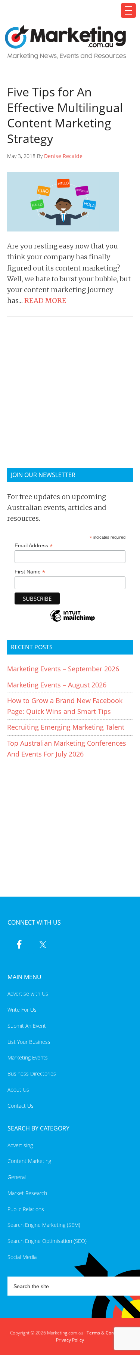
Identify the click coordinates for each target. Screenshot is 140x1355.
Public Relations (25, 1209)
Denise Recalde (63, 156)
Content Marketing (29, 1160)
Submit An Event (26, 1025)
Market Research (27, 1193)
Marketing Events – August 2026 (56, 684)
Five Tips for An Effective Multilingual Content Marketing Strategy (65, 115)
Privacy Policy (70, 1340)
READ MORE (45, 300)
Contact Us (20, 1105)
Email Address (34, 545)
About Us (18, 1089)
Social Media (22, 1256)
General (16, 1177)
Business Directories (31, 1073)
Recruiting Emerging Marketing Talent (65, 727)
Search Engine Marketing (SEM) (43, 1224)
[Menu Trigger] (128, 10)
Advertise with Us (27, 993)
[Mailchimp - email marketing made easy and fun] (72, 620)
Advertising (20, 1145)
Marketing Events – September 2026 (63, 668)
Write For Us (22, 1009)
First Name (30, 571)
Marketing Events (27, 1057)
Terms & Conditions (107, 1333)
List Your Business (28, 1041)
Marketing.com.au (66, 42)
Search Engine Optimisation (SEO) (47, 1240)
